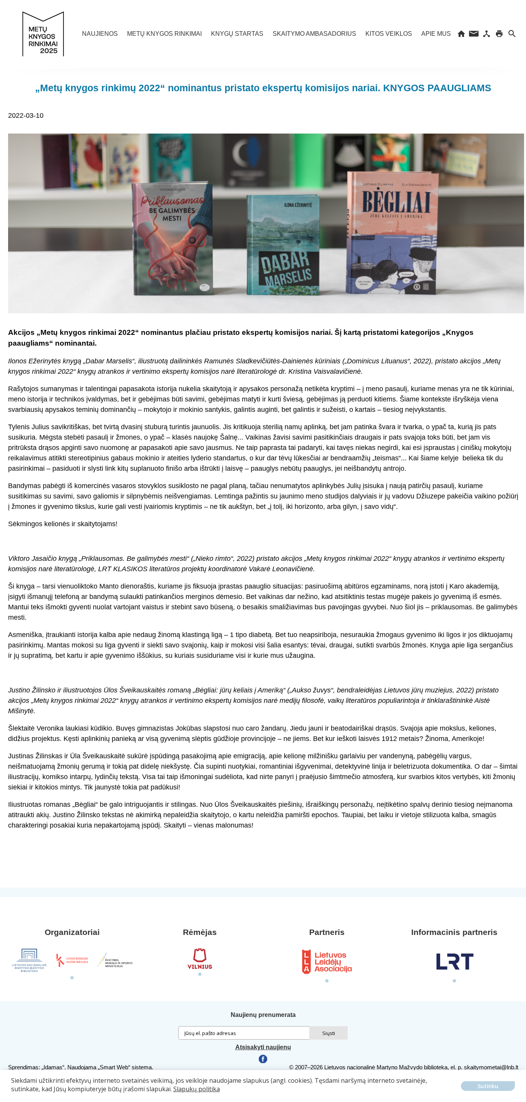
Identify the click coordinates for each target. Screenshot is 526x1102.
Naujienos (100, 33)
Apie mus (436, 33)
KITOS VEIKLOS (388, 33)
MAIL (473, 33)
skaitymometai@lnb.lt (491, 1067)
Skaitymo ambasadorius (314, 33)
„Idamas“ (53, 1067)
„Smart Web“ (114, 1067)
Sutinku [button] (487, 1086)
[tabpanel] (29, 960)
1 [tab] (72, 978)
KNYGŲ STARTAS (237, 33)
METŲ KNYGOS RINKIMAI (164, 33)
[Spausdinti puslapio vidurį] (499, 33)
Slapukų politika (196, 1089)
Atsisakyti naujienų (263, 1047)
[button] (12, 1095)
